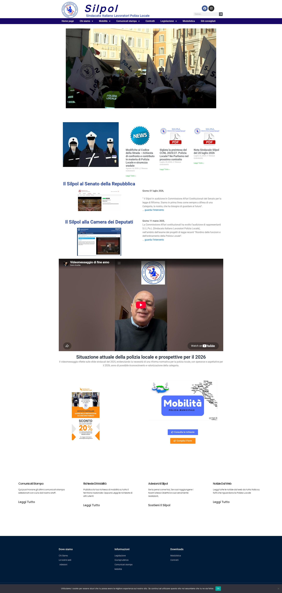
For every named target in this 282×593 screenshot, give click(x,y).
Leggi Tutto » (131, 176)
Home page (68, 21)
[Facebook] (205, 8)
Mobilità (103, 21)
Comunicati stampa (126, 21)
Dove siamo (66, 549)
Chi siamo (85, 21)
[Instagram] (211, 8)
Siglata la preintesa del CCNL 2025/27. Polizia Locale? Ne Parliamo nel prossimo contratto (174, 154)
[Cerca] (221, 14)
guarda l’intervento (154, 210)
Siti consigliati (208, 21)
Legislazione (167, 21)
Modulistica (189, 21)
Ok (218, 588)
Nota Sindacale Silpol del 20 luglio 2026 (206, 151)
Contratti (150, 21)
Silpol (101, 8)
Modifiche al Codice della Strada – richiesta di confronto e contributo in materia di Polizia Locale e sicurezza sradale (140, 157)
